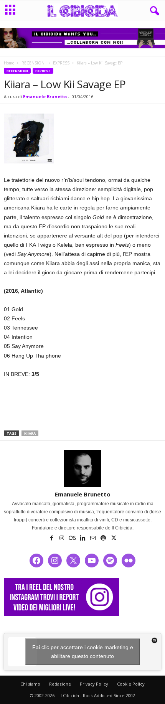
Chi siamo (30, 684)
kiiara (30, 433)
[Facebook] (52, 538)
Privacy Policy (94, 684)
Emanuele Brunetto (45, 96)
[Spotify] (104, 538)
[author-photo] (82, 468)
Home (9, 63)
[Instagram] (62, 538)
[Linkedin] (83, 538)
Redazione (60, 684)
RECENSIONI (33, 63)
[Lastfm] (73, 538)
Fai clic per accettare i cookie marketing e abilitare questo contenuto (82, 651)
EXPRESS (61, 63)
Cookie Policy (131, 684)
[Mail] (93, 538)
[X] (113, 538)
